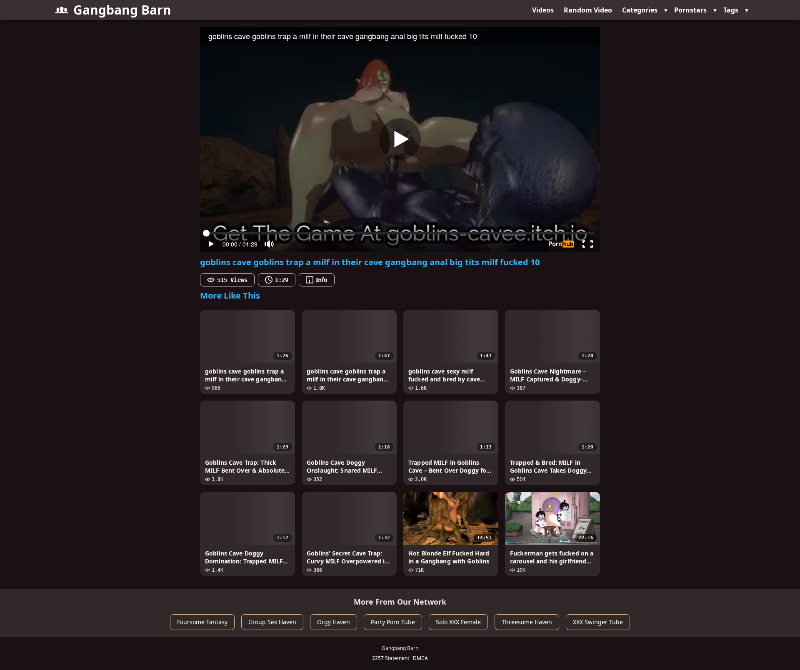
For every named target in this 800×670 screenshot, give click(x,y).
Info (322, 280)
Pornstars (690, 10)
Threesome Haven (527, 622)
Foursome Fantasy (202, 622)
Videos (543, 10)
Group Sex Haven (272, 622)
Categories (640, 10)
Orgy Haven (333, 622)
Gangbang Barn (122, 9)
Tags (730, 10)
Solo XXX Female (458, 622)
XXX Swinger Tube (598, 622)
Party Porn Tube (393, 622)
